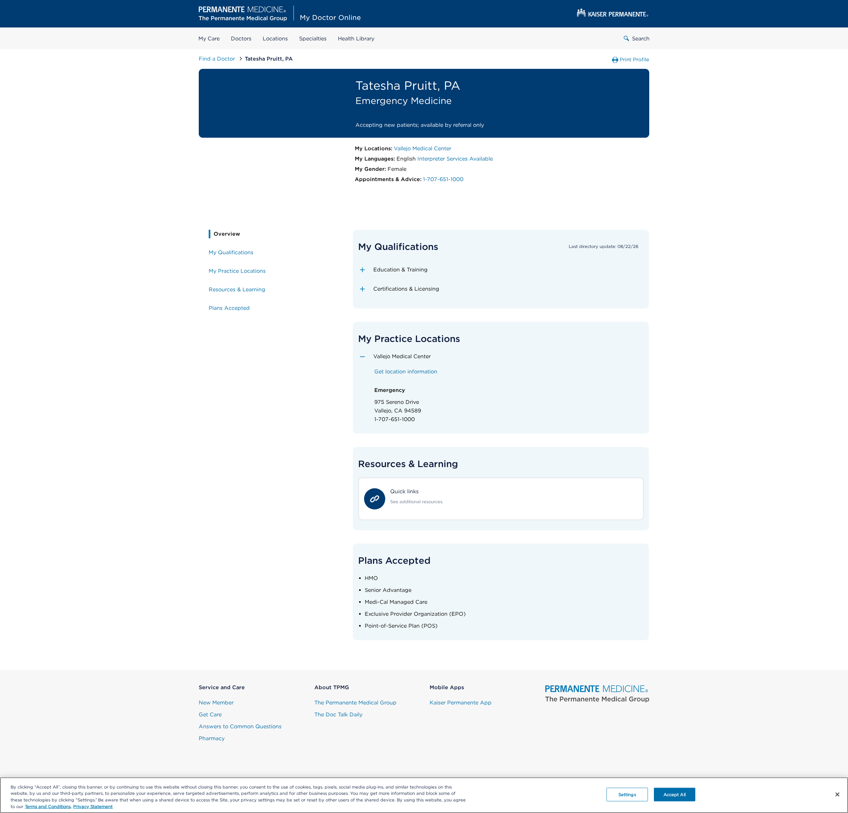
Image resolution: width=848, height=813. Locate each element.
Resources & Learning (237, 289)
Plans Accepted (229, 308)
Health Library (356, 38)
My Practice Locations (237, 271)
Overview (227, 234)
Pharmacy (212, 738)
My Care (209, 38)
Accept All (674, 794)
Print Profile (634, 60)
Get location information (405, 371)
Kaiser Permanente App (461, 702)
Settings (627, 794)
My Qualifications (231, 252)
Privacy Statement (93, 806)
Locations (275, 38)
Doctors (241, 38)
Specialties (313, 38)
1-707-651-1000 (443, 179)
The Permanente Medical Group (355, 702)
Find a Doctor (218, 59)
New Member (216, 702)
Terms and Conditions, (48, 806)
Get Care (210, 714)
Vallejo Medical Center (422, 148)
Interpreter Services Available (455, 159)
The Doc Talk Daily (338, 714)
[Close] (837, 794)
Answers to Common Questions (240, 726)
